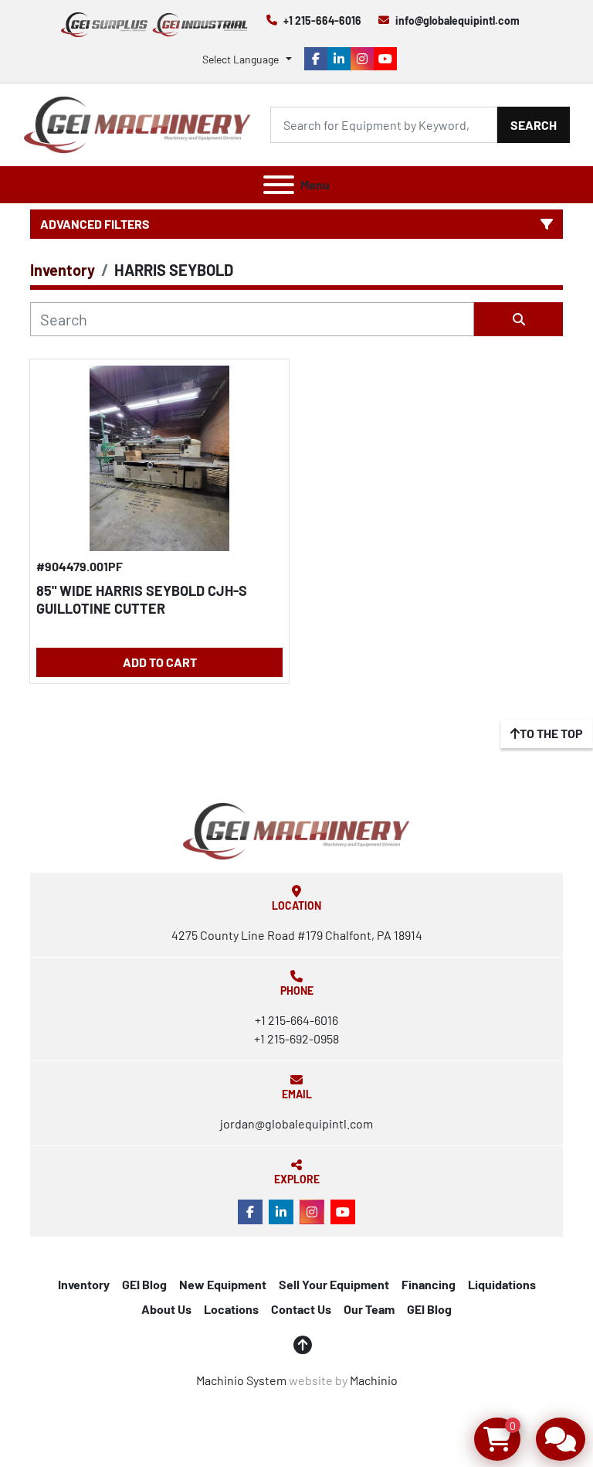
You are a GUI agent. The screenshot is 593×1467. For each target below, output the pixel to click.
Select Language (240, 59)
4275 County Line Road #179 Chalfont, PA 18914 (296, 935)
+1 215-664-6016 (322, 20)
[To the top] (302, 1345)
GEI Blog (144, 1284)
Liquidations (502, 1284)
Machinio (374, 1380)
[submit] (518, 319)
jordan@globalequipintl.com (296, 1123)
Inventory (84, 1284)
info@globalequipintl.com (457, 20)
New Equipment (222, 1284)
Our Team (369, 1309)
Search (533, 124)
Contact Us (301, 1309)
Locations (231, 1309)
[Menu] (278, 184)
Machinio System (241, 1380)
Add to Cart (160, 662)
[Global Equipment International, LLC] (296, 829)
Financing (429, 1284)
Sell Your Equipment (334, 1284)
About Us (166, 1309)
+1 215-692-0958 (296, 1038)
